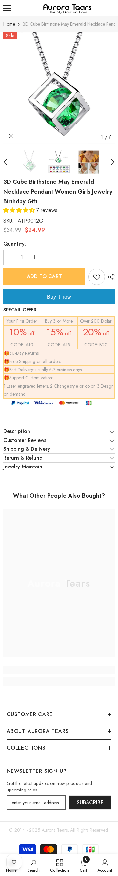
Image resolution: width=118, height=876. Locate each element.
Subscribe (90, 802)
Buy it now (59, 297)
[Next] (113, 162)
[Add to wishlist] (96, 277)
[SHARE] (110, 277)
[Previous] (5, 162)
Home (9, 24)
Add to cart (44, 276)
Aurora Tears (55, 830)
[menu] (7, 8)
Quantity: (14, 244)
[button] (19, 210)
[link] (59, 670)
